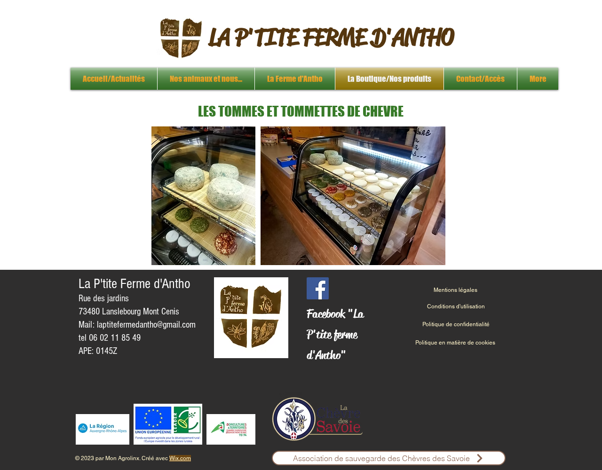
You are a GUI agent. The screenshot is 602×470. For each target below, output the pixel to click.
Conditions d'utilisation (456, 306)
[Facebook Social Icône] (318, 288)
